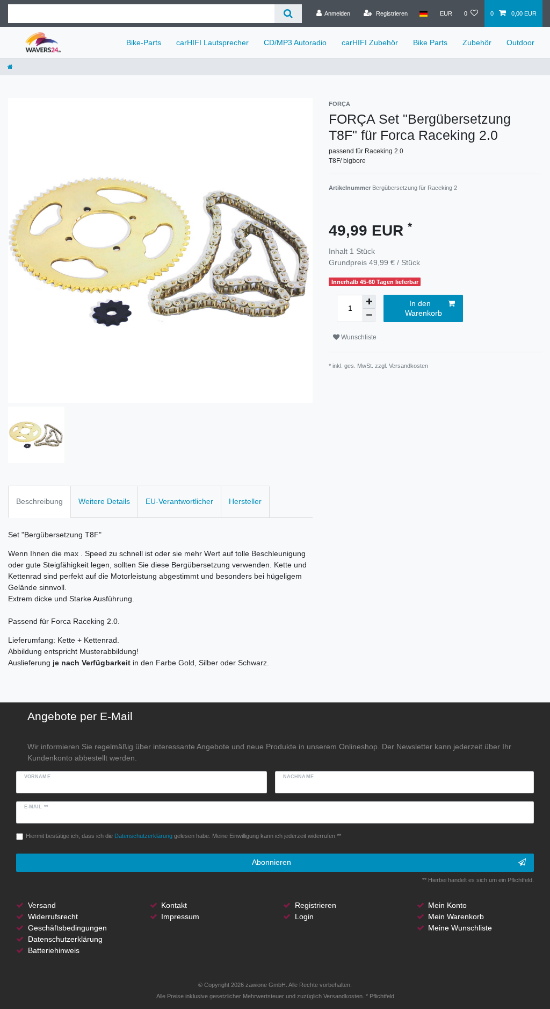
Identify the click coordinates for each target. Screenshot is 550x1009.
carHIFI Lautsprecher (212, 42)
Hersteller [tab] (245, 501)
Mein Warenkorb (456, 916)
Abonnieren (271, 862)
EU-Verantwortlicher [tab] (179, 501)
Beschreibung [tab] (39, 501)
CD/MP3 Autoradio (295, 42)
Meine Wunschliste (460, 927)
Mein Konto (447, 905)
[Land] (423, 13)
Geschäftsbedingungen (67, 927)
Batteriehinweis (53, 950)
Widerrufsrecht (53, 916)
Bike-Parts (143, 42)
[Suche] (288, 13)
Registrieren (315, 905)
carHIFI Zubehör (370, 42)
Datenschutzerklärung (65, 939)
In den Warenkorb (423, 308)
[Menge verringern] (369, 315)
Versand (42, 905)
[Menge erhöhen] (369, 302)
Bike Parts (430, 42)
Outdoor (520, 42)
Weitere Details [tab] (104, 501)
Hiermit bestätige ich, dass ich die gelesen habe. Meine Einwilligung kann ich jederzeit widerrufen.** (183, 836)
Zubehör (476, 42)
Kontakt (174, 905)
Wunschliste (358, 337)
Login (304, 916)
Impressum (180, 916)
